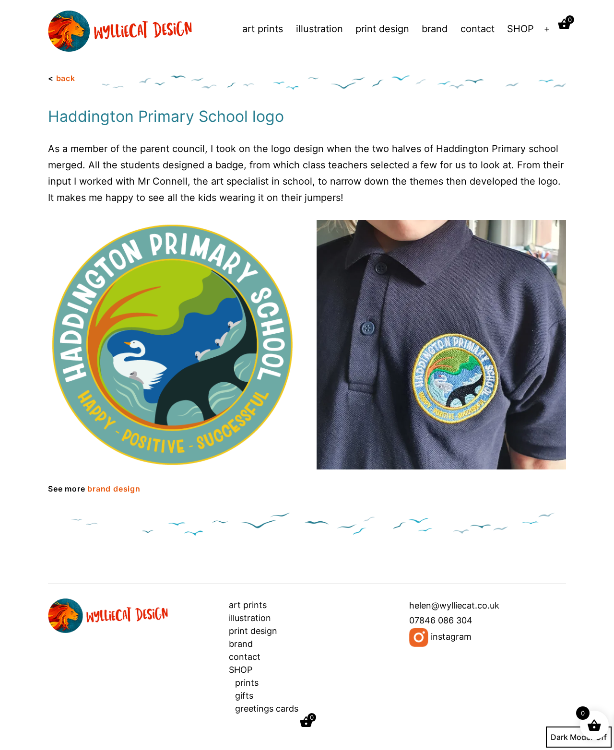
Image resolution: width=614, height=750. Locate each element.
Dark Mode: (572, 737)
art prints (262, 29)
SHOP (520, 29)
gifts (244, 696)
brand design (114, 488)
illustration (319, 29)
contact (477, 29)
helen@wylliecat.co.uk (454, 605)
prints (247, 683)
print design (382, 29)
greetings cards (266, 708)
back (65, 78)
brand (435, 29)
